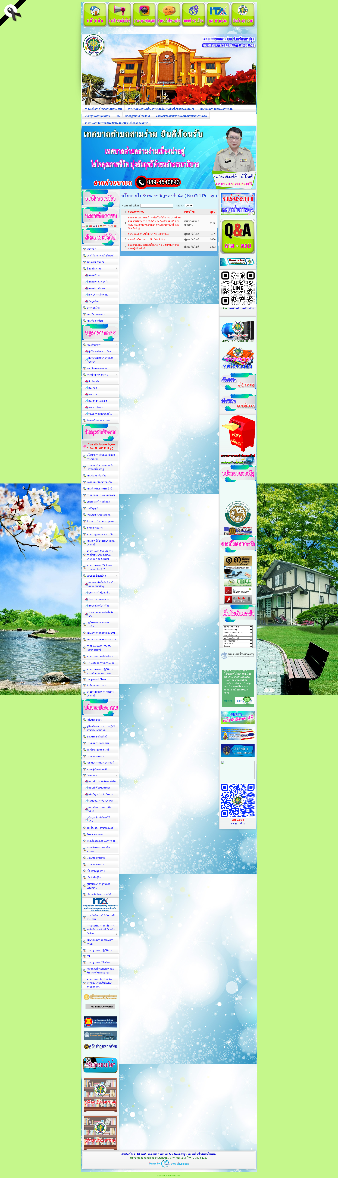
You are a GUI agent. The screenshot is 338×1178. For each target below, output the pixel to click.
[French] (97, 226)
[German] (101, 226)
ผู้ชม (212, 212)
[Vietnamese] (115, 226)
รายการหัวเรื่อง (136, 212)
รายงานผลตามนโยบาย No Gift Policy (148, 234)
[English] (94, 226)
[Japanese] (108, 226)
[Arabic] (87, 226)
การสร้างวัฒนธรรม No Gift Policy (146, 239)
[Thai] (83, 226)
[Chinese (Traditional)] (90, 226)
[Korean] (111, 226)
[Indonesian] (104, 226)
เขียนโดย (189, 212)
